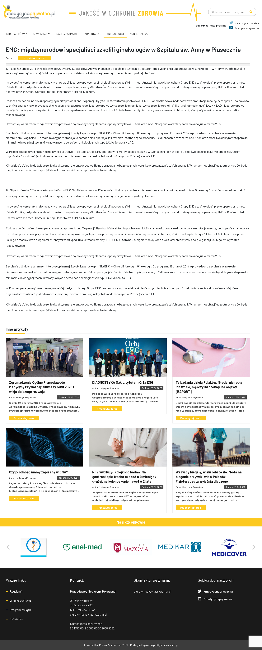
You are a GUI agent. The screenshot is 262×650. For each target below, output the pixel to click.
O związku (40, 33)
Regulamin (16, 591)
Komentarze (93, 33)
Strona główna (16, 33)
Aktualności (115, 33)
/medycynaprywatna (247, 23)
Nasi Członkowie (67, 33)
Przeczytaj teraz (24, 418)
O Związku (16, 619)
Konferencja (139, 33)
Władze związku (20, 600)
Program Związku (21, 610)
